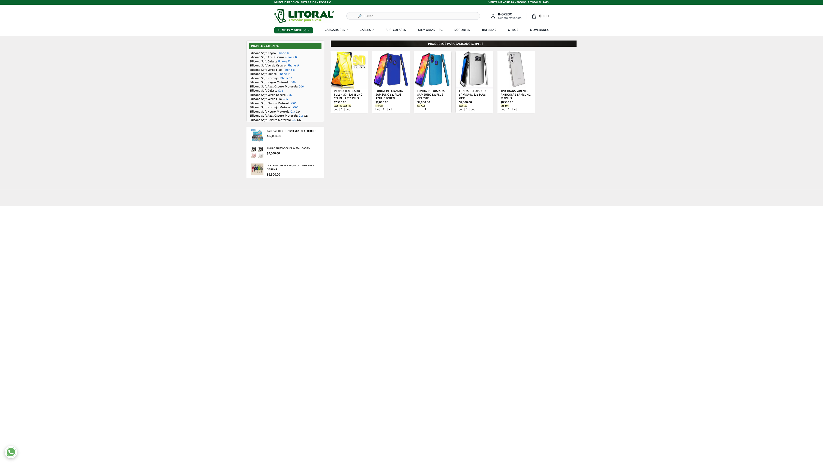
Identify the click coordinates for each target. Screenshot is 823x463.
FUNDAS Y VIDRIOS (292, 30)
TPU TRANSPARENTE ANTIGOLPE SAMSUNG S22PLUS (516, 94)
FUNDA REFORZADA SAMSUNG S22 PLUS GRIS (473, 94)
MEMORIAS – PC (430, 30)
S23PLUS (347, 106)
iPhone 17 (283, 53)
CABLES (365, 30)
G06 (293, 82)
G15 (292, 111)
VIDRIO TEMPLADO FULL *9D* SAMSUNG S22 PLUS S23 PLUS (348, 94)
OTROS (513, 30)
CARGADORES (335, 30)
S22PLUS (338, 106)
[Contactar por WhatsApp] (11, 452)
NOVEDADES (539, 30)
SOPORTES (462, 30)
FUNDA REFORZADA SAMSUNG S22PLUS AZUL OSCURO (389, 94)
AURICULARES (396, 30)
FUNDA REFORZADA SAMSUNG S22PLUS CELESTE (431, 94)
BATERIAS (489, 30)
